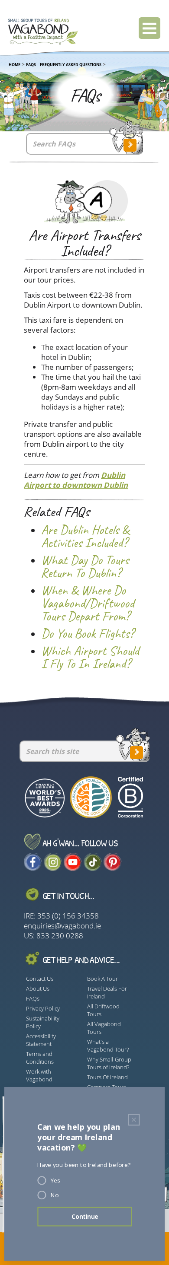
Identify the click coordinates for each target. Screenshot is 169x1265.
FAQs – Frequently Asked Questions (63, 64)
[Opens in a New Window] (33, 868)
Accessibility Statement (41, 1040)
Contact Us (39, 978)
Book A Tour (102, 978)
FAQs (32, 998)
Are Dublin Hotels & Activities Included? (85, 537)
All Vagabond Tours (104, 1028)
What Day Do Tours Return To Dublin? (85, 567)
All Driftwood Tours (103, 1010)
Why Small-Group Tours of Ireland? (109, 1063)
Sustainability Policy (42, 1022)
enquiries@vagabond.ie (62, 926)
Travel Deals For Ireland (107, 992)
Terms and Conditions (40, 1057)
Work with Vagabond (39, 1075)
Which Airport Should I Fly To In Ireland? (90, 658)
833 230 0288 (59, 936)
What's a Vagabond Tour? (108, 1045)
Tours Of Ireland (107, 1077)
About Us (37, 988)
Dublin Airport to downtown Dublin (76, 480)
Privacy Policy (43, 1008)
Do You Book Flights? (87, 633)
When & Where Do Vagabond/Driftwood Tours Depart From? (87, 603)
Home (14, 64)
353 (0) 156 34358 (68, 916)
